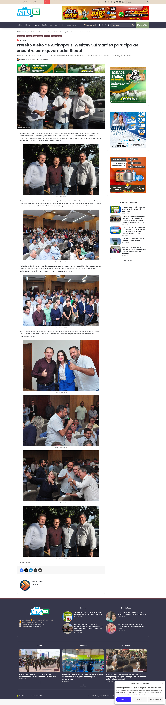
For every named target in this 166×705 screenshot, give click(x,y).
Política (44, 25)
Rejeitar (140, 699)
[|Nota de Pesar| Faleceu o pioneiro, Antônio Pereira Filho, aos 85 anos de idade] (111, 628)
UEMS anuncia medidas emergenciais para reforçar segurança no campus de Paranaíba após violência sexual (126, 676)
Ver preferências (155, 699)
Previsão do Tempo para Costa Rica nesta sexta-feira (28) (133, 240)
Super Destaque (56, 36)
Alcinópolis (31, 32)
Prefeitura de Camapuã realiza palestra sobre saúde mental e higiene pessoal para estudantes (82, 676)
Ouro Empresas (23, 696)
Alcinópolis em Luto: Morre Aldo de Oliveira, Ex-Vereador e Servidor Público (132, 613)
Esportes (37, 25)
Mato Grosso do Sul (56, 25)
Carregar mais (128, 260)
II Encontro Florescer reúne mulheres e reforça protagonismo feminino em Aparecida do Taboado (134, 250)
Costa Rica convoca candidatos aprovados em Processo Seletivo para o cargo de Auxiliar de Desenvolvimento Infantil (133, 230)
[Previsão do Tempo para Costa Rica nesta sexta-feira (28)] (115, 241)
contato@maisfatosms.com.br (35, 624)
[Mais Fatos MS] (29, 12)
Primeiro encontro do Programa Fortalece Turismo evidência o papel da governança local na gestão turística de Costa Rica (133, 219)
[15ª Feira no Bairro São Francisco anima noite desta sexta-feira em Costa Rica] (115, 209)
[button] (162, 683)
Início (20, 25)
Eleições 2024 (38, 36)
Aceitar (124, 699)
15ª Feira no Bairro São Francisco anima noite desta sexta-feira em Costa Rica (134, 209)
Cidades (27, 25)
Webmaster (23, 59)
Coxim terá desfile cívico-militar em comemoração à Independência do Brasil (73, 1)
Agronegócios (71, 25)
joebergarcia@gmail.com (33, 626)
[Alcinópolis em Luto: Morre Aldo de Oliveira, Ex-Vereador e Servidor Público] (111, 616)
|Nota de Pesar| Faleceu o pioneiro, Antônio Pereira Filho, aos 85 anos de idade (131, 626)
